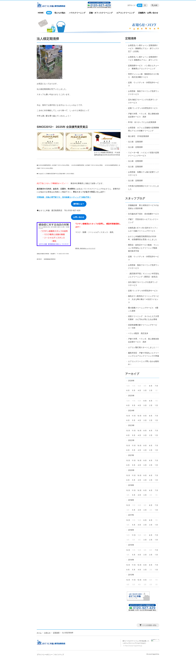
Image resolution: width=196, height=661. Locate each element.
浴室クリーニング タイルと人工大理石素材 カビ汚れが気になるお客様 (143, 317)
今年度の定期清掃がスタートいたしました (143, 187)
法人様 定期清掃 (135, 141)
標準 (139, 5)
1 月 (156, 405)
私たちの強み (60, 13)
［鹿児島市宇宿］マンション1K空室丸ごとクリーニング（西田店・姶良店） (143, 275)
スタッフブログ (135, 198)
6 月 (128, 390)
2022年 (131, 440)
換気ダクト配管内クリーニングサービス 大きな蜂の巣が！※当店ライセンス (143, 299)
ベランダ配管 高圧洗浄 (138, 333)
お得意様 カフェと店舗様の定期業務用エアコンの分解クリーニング (143, 129)
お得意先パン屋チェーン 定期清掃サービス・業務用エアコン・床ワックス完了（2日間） (143, 48)
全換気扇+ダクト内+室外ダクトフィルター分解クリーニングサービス (143, 229)
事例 (49, 13)
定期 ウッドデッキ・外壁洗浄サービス (143, 84)
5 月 (133, 390)
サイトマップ (59, 654)
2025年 (131, 395)
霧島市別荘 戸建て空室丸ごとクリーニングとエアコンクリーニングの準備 (143, 354)
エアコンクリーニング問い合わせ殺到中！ (143, 363)
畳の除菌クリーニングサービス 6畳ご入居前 (143, 309)
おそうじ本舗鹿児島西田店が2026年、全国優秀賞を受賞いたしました (142, 238)
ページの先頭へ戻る (149, 625)
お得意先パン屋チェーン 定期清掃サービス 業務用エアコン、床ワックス (143, 58)
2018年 (131, 500)
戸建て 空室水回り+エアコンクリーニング (143, 220)
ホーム (39, 633)
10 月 (139, 416)
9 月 (145, 401)
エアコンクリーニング (125, 13)
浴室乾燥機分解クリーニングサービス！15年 (142, 326)
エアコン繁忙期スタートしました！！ (143, 347)
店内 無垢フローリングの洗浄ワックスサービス (143, 101)
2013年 (131, 575)
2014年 (131, 560)
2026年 (131, 380)
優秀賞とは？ (78, 204)
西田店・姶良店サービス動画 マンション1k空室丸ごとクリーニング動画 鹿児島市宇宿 (143, 248)
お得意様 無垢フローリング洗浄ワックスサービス (143, 92)
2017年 (131, 515)
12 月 (128, 416)
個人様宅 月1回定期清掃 (138, 136)
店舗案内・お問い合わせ (148, 13)
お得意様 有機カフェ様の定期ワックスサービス (143, 173)
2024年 (131, 410)
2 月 (150, 390)
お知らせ (47, 633)
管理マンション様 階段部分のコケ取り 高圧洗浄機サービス (143, 75)
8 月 (150, 386)
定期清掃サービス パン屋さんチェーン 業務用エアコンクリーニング (143, 67)
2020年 (131, 470)
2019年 (131, 485)
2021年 (131, 455)
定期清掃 (130, 38)
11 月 (134, 416)
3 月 (145, 390)
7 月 (156, 386)
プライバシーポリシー (45, 654)
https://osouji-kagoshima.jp (133, 645)
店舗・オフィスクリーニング (101, 13)
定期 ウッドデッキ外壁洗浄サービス (143, 108)
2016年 (131, 530)
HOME (41, 13)
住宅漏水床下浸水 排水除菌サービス (143, 214)
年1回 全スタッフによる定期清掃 (142, 122)
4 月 (139, 390)
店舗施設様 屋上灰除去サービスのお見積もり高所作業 (143, 206)
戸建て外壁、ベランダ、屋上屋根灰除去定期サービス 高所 (143, 115)
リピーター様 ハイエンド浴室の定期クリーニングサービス (143, 154)
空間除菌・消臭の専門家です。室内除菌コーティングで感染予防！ (64, 197)
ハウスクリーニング (77, 13)
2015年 (131, 545)
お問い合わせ (78, 217)
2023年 (131, 425)
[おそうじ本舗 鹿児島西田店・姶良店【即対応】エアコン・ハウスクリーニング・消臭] (55, 5)
